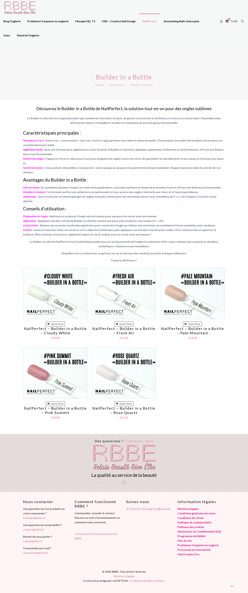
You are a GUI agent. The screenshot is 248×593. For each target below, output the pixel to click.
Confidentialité (139, 580)
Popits (178, 196)
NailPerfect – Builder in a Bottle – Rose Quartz (123, 410)
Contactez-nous (138, 441)
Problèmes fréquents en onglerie (198, 545)
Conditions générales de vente (196, 513)
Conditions (158, 580)
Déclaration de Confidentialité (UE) (199, 531)
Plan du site (184, 540)
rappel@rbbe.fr (33, 541)
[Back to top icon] (231, 586)
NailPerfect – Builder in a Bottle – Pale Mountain (192, 330)
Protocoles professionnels (194, 549)
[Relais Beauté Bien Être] (19, 7)
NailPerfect (117, 84)
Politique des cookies (190, 526)
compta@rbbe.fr (33, 529)
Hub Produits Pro (188, 554)
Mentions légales (188, 508)
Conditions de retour (190, 517)
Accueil (99, 84)
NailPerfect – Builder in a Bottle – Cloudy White (55, 330)
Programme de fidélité (191, 536)
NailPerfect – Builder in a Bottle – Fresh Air (123, 330)
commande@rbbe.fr (35, 552)
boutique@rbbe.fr (34, 517)
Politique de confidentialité (194, 522)
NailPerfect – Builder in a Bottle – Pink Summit (55, 410)
